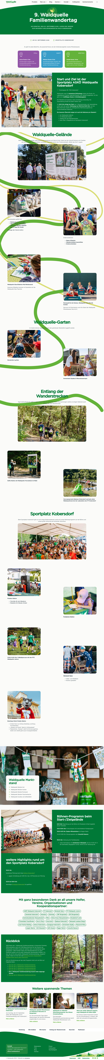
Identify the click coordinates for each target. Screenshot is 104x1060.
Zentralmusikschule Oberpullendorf (33, 918)
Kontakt (66, 2)
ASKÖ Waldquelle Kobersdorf (32, 911)
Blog (50, 2)
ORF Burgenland (62, 914)
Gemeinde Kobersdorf (31, 914)
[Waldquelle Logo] (11, 2)
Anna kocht (49, 921)
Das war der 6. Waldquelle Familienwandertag (22, 970)
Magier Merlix (61, 928)
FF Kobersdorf (48, 911)
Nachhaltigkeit (53, 1050)
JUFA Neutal (51, 928)
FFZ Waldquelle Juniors (73, 911)
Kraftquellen (76, 2)
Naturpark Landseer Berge (77, 921)
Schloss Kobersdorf (29, 873)
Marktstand (81, 1029)
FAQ (35, 1048)
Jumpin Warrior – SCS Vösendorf (35, 928)
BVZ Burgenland (74, 914)
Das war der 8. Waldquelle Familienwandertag (22, 975)
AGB (79, 1058)
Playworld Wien (80, 924)
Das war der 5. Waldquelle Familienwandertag (22, 968)
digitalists (27, 1058)
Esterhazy (52, 914)
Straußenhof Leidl (76, 918)
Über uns (42, 2)
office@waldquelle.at (13, 1051)
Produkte (34, 2)
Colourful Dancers (72, 928)
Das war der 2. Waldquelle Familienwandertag (22, 966)
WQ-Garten (42, 1029)
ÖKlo (47, 918)
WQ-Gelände (32, 1029)
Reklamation (37, 1046)
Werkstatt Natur (59, 911)
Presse (50, 1046)
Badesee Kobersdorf (61, 921)
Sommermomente (88, 2)
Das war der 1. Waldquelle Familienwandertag (22, 965)
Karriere (57, 2)
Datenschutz (85, 1058)
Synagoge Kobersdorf (18, 884)
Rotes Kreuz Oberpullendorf (60, 918)
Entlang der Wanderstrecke (57, 1029)
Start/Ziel (72, 1029)
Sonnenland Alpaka (68, 924)
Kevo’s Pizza (40, 921)
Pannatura (43, 914)
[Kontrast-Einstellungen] (97, 2)
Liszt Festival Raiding (25, 924)
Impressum (73, 1058)
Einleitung (22, 1029)
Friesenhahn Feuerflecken (26, 921)
